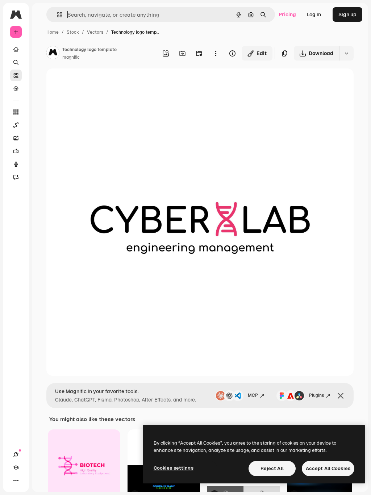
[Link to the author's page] (52, 53)
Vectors (95, 32)
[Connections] (16, 454)
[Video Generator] (16, 151)
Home (52, 32)
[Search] (16, 62)
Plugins (316, 395)
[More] (16, 480)
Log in (314, 14)
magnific (71, 57)
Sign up (347, 14)
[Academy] (16, 467)
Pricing (287, 14)
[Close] (340, 395)
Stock (73, 32)
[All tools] (16, 112)
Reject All (272, 468)
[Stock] (16, 75)
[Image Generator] (16, 138)
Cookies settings (173, 468)
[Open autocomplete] (57, 14)
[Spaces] (16, 125)
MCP (253, 395)
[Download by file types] (346, 53)
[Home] (16, 49)
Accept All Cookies (328, 468)
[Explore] (16, 88)
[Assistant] (16, 177)
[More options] (215, 53)
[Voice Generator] (16, 164)
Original (93, 82)
